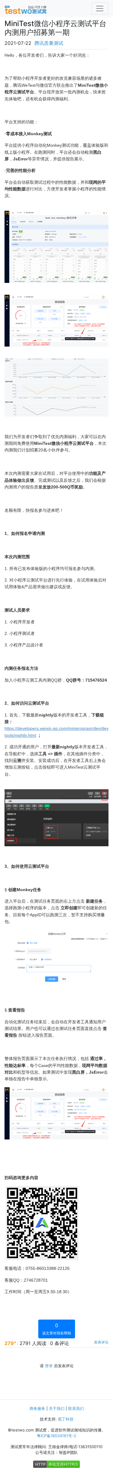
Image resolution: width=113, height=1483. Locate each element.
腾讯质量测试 (48, 43)
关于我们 (56, 1408)
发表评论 (101, 1342)
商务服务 (37, 1408)
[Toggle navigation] (99, 8)
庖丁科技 (66, 1419)
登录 (49, 1365)
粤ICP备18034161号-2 (56, 1435)
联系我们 (76, 1408)
